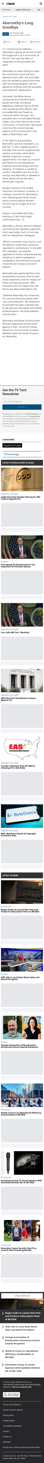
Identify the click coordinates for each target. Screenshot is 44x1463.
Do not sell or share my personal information (21, 1447)
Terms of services (31, 414)
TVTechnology (18, 33)
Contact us (7, 1436)
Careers (6, 1431)
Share (8, 42)
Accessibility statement (12, 1426)
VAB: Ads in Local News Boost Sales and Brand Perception (21, 1328)
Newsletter (36, 42)
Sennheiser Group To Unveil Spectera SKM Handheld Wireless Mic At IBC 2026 (22, 1368)
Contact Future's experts (13, 1410)
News (5, 34)
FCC (4, 48)
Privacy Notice (34, 416)
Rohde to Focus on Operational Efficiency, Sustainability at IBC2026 (21, 1354)
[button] (3, 3)
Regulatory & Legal (9, 16)
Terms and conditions (12, 1404)
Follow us (24, 42)
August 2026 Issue (23, 10)
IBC (39, 10)
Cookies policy (8, 1420)
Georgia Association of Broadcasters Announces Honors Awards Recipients (22, 1340)
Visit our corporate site (21, 1387)
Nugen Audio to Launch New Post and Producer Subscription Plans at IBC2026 (22, 1316)
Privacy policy (8, 1415)
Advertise (7, 1442)
